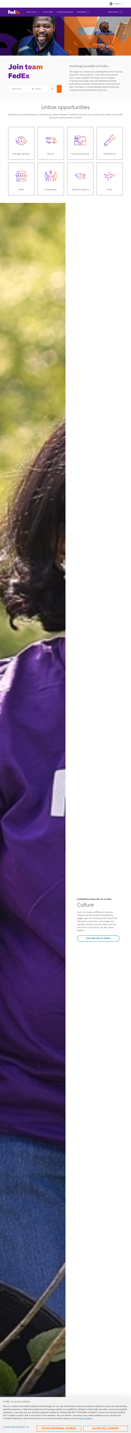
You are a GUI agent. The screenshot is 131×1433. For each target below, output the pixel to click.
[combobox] (19, 89)
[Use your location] (53, 89)
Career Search (113, 12)
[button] (21, 143)
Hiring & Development (65, 12)
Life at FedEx (48, 12)
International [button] (81, 12)
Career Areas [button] (31, 12)
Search (59, 89)
